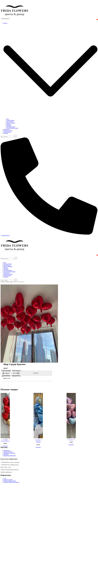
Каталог (5, 23)
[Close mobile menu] (1, 260)
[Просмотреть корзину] (1, 20)
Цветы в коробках (10, 122)
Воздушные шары (10, 126)
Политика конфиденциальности (11, 482)
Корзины (8, 124)
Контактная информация (9, 455)
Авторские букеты (7, 130)
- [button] (6, 373)
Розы (7, 119)
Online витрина (7, 132)
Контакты (5, 133)
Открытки (8, 125)
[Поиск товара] (2, 2)
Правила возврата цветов (9, 480)
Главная (2, 281)
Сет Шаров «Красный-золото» (5, 440)
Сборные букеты (10, 120)
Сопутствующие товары (12, 128)
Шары (11, 281)
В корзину (35, 373)
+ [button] (16, 373)
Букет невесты (9, 121)
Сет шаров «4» (71, 439)
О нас (4, 478)
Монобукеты (6, 129)
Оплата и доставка (8, 479)
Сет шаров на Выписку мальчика (38, 441)
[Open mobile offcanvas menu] (1, 236)
